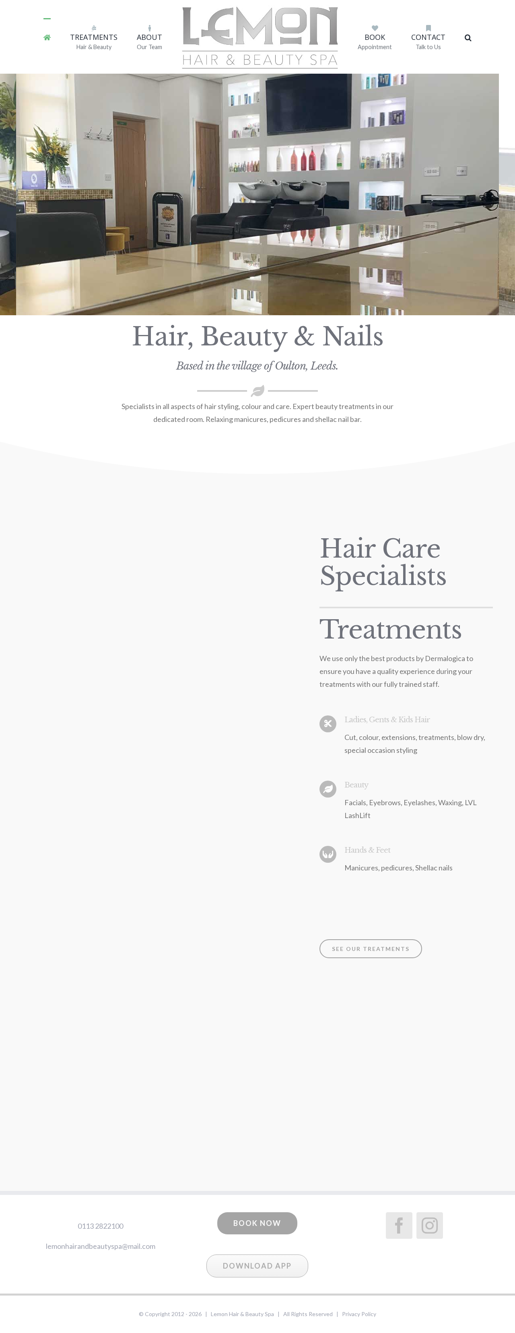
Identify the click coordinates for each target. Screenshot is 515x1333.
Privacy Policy (359, 1313)
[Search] (435, 37)
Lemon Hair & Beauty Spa (242, 1313)
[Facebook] (399, 1225)
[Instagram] (429, 1225)
